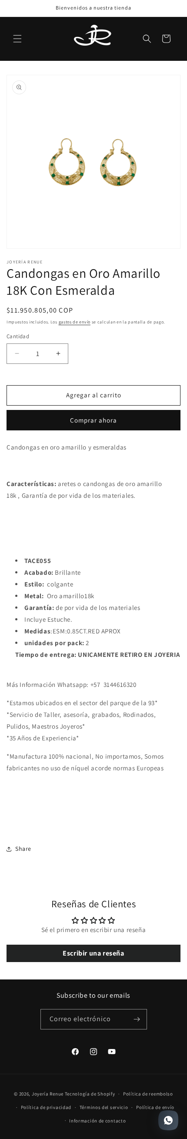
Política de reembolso (148, 1094)
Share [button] (23, 849)
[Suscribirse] (137, 1019)
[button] (17, 38)
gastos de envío (75, 322)
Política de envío (155, 1107)
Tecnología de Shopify (90, 1094)
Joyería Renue (47, 1094)
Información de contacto (97, 1121)
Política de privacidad (46, 1107)
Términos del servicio (104, 1107)
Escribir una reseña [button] (93, 953)
